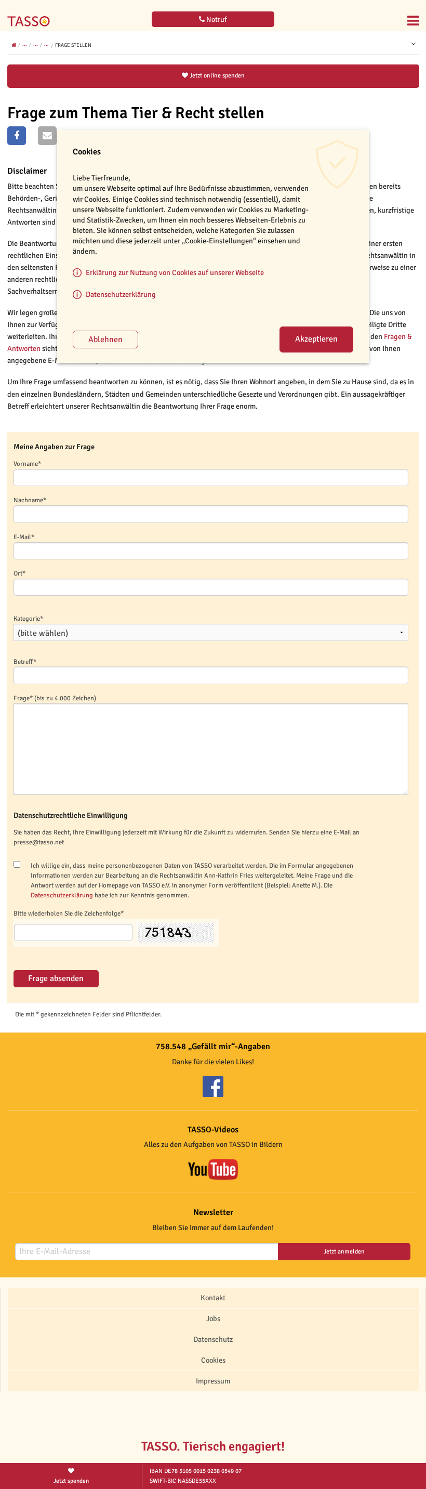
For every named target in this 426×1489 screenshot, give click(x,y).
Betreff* (25, 662)
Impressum (213, 1381)
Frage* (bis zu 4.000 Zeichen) (55, 698)
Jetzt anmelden (344, 1252)
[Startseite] (31, 15)
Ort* (19, 573)
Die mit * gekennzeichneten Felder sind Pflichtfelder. (88, 1014)
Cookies (213, 1360)
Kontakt (213, 1297)
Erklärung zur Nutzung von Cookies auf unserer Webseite (175, 272)
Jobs (213, 1318)
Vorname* (27, 464)
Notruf (216, 19)
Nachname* (30, 500)
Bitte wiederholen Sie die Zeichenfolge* (69, 913)
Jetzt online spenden (216, 76)
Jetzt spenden (71, 1480)
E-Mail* (24, 537)
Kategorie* (28, 619)
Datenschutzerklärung (62, 895)
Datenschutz (213, 1339)
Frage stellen (73, 45)
